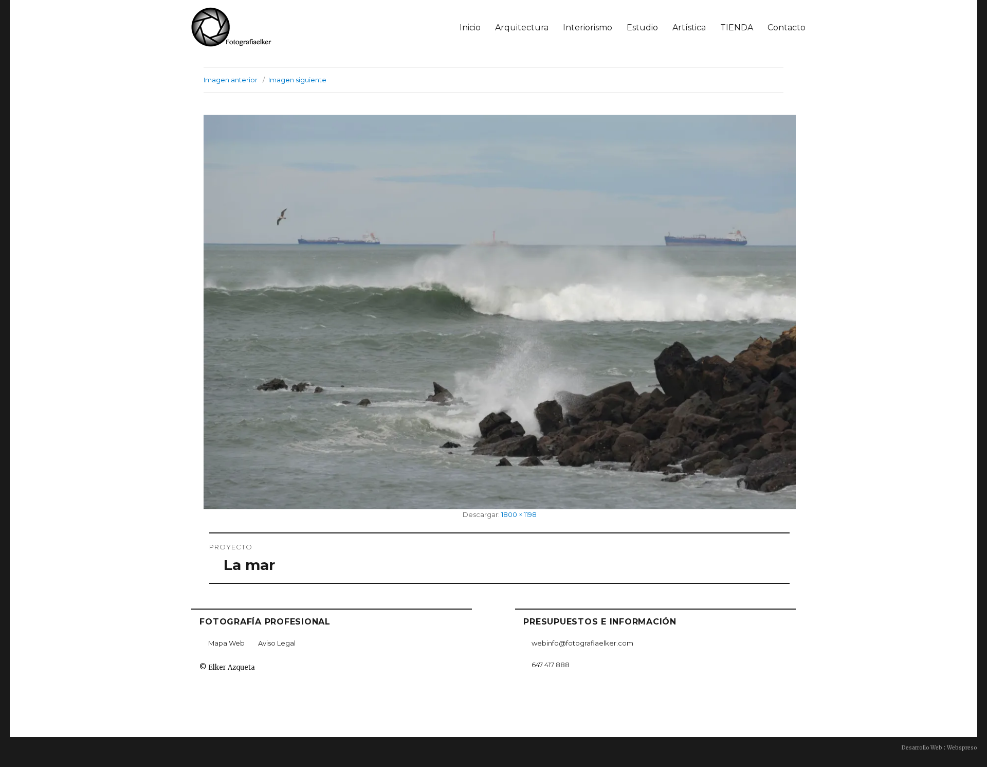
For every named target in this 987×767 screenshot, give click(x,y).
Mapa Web (226, 643)
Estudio (642, 27)
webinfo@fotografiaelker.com (582, 643)
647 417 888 (551, 665)
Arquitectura (522, 27)
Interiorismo (587, 27)
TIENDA (736, 27)
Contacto (786, 27)
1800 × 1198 (519, 514)
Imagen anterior (231, 80)
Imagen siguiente (297, 80)
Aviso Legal (277, 643)
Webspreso (962, 747)
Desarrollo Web (922, 747)
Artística (689, 27)
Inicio (470, 27)
